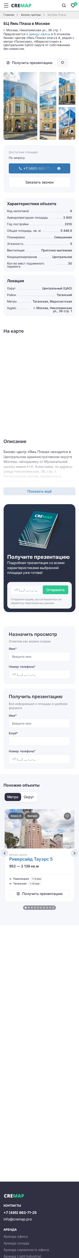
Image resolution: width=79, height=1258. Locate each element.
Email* (13, 733)
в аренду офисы (38, 34)
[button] (26, 907)
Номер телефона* (22, 666)
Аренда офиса (16, 1236)
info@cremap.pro (18, 1219)
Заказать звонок (39, 182)
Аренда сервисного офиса (26, 1250)
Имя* (13, 649)
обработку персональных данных (32, 603)
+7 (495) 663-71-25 (20, 1212)
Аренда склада (16, 1243)
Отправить (55, 590)
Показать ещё (39, 491)
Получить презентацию (32, 63)
